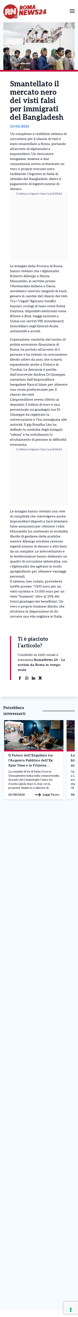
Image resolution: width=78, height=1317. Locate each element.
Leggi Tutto (50, 794)
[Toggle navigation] (72, 11)
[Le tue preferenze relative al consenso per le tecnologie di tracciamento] (71, 1310)
